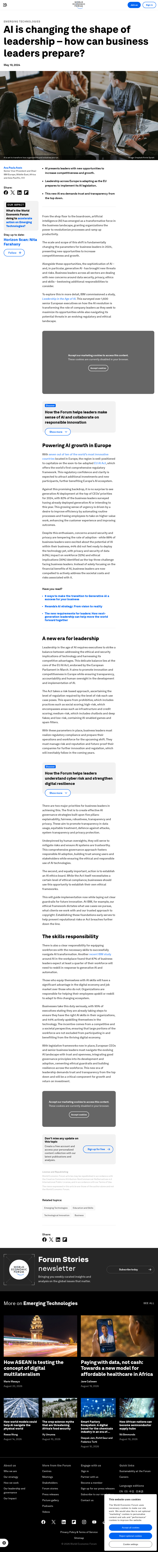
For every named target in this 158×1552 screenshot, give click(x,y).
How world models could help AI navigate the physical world (20, 1425)
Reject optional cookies (130, 1536)
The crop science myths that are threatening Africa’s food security (58, 1425)
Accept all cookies (130, 1527)
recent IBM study (100, 954)
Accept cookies (98, 368)
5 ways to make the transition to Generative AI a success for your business (77, 597)
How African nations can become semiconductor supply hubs (135, 1425)
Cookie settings (130, 1544)
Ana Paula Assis (13, 167)
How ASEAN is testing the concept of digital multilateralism (34, 1368)
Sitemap (79, 1538)
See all (148, 1303)
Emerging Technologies (22, 21)
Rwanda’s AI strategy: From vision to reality (73, 606)
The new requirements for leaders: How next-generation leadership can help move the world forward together (76, 617)
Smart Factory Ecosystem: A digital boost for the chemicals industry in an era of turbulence (97, 1428)
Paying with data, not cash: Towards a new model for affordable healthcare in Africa (117, 1368)
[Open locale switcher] (4, 1543)
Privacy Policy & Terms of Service (79, 1532)
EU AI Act (100, 463)
